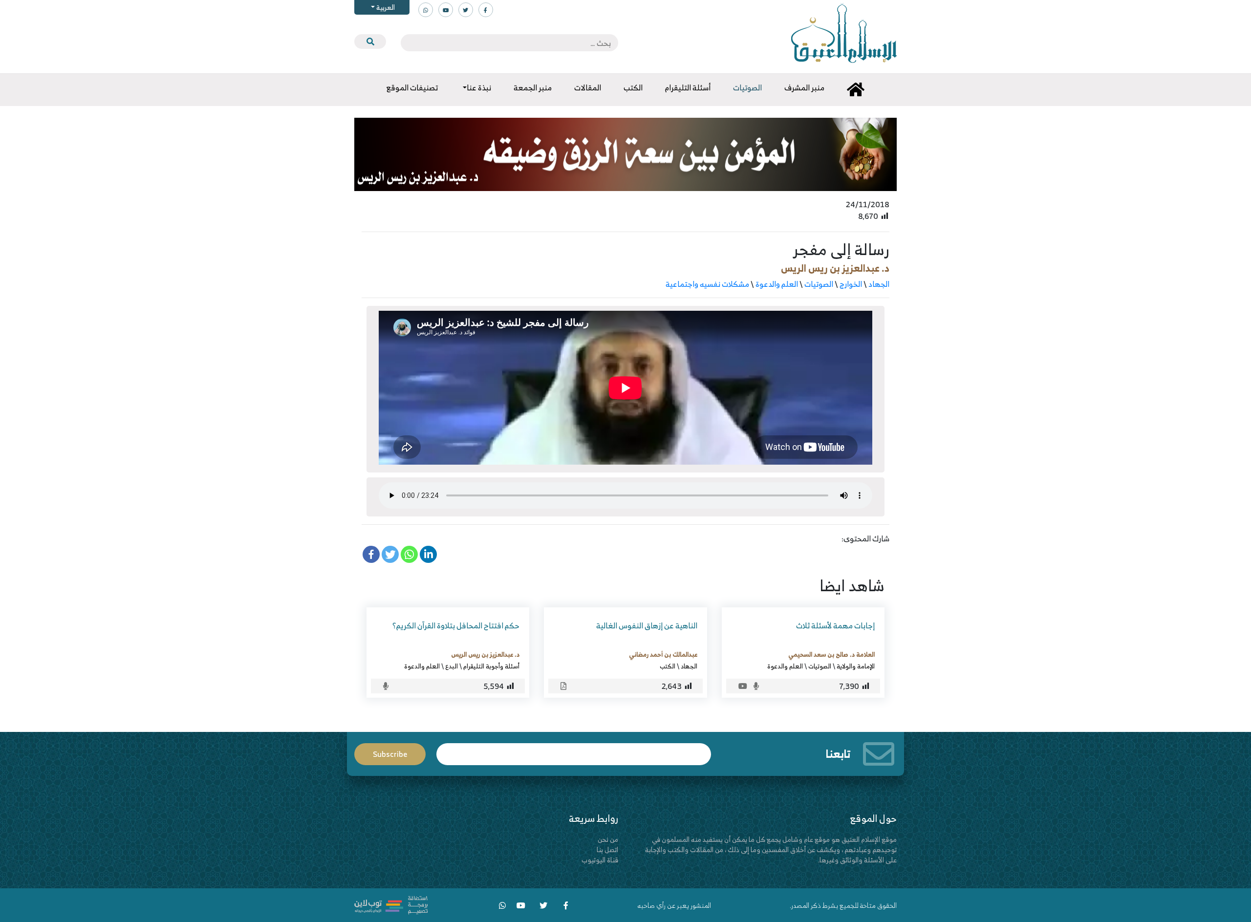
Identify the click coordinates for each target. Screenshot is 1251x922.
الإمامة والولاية (856, 666)
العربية (385, 7)
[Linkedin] (428, 554)
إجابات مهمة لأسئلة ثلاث (835, 625)
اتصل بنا (607, 849)
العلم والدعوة (776, 284)
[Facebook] (371, 554)
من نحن (608, 839)
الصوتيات (818, 284)
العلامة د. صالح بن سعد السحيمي (831, 654)
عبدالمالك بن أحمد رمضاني (663, 654)
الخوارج (851, 284)
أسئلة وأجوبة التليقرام (491, 666)
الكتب (667, 666)
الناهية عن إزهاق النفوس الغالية (646, 625)
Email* (573, 749)
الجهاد (878, 284)
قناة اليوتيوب (600, 860)
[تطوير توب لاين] (391, 904)
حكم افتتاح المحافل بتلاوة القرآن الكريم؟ (455, 625)
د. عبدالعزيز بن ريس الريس (835, 268)
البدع (451, 666)
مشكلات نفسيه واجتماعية (707, 284)
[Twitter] (390, 554)
